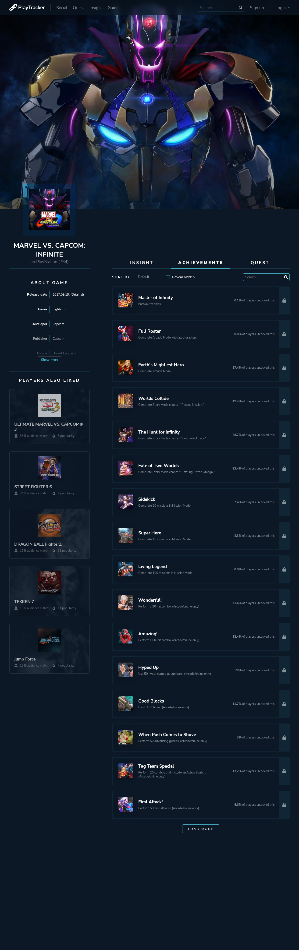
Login (281, 8)
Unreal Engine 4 (64, 353)
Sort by (121, 277)
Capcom (58, 324)
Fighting (58, 309)
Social (61, 8)
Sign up (257, 8)
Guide (113, 8)
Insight (96, 8)
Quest (78, 8)
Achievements (201, 262)
